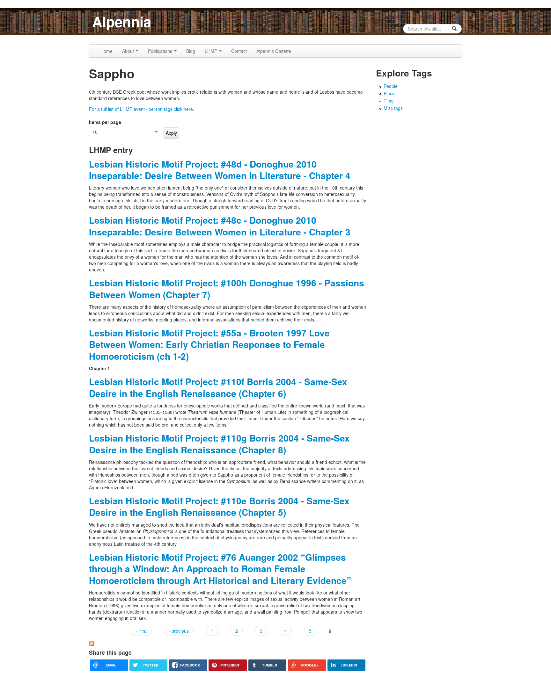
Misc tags (393, 108)
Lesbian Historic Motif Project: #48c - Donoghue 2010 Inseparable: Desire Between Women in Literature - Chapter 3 (219, 225)
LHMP (211, 51)
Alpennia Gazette (273, 51)
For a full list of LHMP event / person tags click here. (141, 109)
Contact (239, 51)
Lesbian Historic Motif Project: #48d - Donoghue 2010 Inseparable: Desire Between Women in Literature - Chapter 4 (219, 169)
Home (106, 51)
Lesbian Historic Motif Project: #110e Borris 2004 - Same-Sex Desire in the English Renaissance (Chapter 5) (219, 506)
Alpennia (121, 21)
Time (389, 100)
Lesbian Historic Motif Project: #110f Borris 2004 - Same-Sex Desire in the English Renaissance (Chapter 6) (218, 387)
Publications (160, 51)
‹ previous (179, 631)
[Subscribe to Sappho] (91, 642)
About (128, 51)
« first (141, 631)
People (391, 86)
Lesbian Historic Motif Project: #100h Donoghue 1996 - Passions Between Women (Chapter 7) (226, 288)
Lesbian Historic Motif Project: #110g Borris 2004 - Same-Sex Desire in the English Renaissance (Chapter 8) (219, 443)
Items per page (105, 122)
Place (389, 93)
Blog (190, 51)
